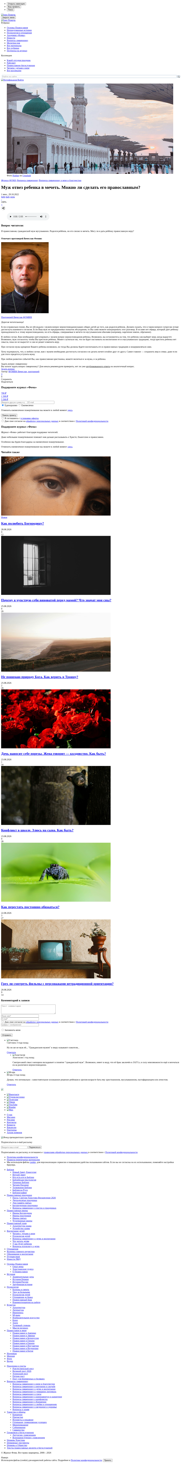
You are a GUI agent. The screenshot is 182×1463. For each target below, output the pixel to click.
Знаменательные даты (23, 1277)
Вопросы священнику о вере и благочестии (60, 180)
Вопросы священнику (17, 40)
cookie (33, 1162)
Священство (18, 1430)
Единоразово (11, 405)
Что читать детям (21, 1241)
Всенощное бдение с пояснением (29, 1437)
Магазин (11, 1117)
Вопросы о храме (21, 1409)
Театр (15, 1323)
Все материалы (14, 45)
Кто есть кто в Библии (23, 1177)
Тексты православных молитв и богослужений (29, 1448)
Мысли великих (20, 1328)
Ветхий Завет (19, 1175)
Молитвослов (13, 43)
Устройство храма (21, 1228)
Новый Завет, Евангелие (24, 1172)
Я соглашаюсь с (22, 418)
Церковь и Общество (17, 1445)
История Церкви (21, 1279)
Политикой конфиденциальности (92, 421)
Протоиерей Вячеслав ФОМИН (16, 317)
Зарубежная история (22, 1284)
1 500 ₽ (4, 396)
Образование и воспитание (20, 1254)
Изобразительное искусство (26, 1317)
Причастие (18, 1417)
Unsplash (26, 175)
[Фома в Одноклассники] (16, 1097)
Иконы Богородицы (22, 1213)
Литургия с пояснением (24, 1435)
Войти (20, 80)
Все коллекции (14, 70)
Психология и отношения (19, 33)
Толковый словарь (21, 1325)
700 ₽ (3, 393)
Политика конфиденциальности (22, 1157)
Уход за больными (21, 1292)
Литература (18, 1310)
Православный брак (22, 1300)
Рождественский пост (23, 1368)
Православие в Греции (24, 1341)
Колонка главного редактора (21, 1251)
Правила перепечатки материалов (23, 1159)
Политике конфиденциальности (86, 1460)
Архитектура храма (22, 1226)
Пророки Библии (21, 1182)
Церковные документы (18, 1443)
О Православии (20, 1271)
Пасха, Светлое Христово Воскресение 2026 (34, 1198)
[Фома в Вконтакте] (13, 1094)
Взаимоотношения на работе (26, 1302)
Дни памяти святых (22, 1203)
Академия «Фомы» (16, 35)
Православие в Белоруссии (26, 1338)
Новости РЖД (13, 1259)
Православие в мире (17, 1330)
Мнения (11, 1356)
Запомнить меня (12, 1030)
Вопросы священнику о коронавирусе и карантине (37, 1396)
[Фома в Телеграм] (12, 1099)
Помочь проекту (9, 415)
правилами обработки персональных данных (66, 1152)
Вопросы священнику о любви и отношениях (35, 1404)
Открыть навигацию (16, 4)
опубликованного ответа (98, 366)
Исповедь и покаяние (23, 1420)
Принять (107, 1460)
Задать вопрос (8, 369)
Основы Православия (17, 27)
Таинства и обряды (16, 1412)
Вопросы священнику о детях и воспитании (34, 1238)
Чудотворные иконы (22, 1221)
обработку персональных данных (42, 421)
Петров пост (19, 1376)
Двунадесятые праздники (25, 1200)
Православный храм (17, 1223)
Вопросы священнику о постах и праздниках (34, 1208)
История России (20, 1282)
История (11, 1274)
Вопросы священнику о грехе (27, 1394)
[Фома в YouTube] (12, 1104)
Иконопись (18, 1312)
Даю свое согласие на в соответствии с (56, 421)
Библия (10, 1169)
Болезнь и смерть (21, 1289)
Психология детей (21, 1236)
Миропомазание (20, 1425)
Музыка (16, 1315)
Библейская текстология (24, 1180)
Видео (10, 1361)
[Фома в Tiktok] (11, 1102)
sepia (12, 197)
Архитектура (19, 1307)
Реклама (11, 1120)
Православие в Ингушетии (26, 1346)
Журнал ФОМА (8, 180)
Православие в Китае (23, 1351)
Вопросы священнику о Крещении (29, 1402)
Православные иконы (17, 1210)
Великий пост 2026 (22, 1371)
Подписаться (34, 1147)
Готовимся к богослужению (20, 1432)
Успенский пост (20, 1373)
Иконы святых (20, 1218)
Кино (15, 1320)
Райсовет (11, 63)
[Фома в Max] (10, 1110)
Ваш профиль (14, 7)
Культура (11, 1305)
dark (8, 197)
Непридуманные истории (19, 30)
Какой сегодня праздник (19, 60)
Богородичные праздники (25, 1205)
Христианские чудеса (23, 1269)
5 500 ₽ (4, 399)
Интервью (12, 1353)
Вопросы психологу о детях (26, 1246)
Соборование (19, 1427)
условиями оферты (29, 418)
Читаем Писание (21, 1185)
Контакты (11, 1122)
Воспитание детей (16, 1231)
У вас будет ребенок (22, 1244)
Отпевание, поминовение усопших (30, 1422)
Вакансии (11, 1127)
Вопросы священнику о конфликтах (30, 1399)
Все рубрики (13, 48)
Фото (9, 1358)
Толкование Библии (22, 1187)
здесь (70, 410)
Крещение (17, 1414)
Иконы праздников (22, 1215)
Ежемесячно (27, 405)
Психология (12, 1287)
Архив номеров (14, 1132)
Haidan (16, 175)
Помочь (11, 15)
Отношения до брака (23, 1297)
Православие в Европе (24, 1343)
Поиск (10, 10)
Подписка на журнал (17, 50)
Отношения (12, 1249)
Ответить (11, 1052)
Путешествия (13, 1256)
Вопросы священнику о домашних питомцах (34, 1391)
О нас (9, 1114)
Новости (11, 38)
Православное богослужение (21, 65)
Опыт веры (18, 1266)
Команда (11, 1125)
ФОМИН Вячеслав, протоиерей (23, 371)
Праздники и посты (16, 1366)
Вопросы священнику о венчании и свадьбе (34, 1386)
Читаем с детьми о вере (18, 68)
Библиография (20, 1192)
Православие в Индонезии (25, 1348)
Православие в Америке (24, 1333)
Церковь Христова (16, 1440)
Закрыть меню (8, 17)
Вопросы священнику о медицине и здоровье (35, 1407)
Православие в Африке (24, 1335)
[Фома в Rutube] (11, 1107)
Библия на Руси (20, 1190)
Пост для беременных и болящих (29, 1379)
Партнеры (12, 1130)
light (3, 197)
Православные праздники (19, 1195)
